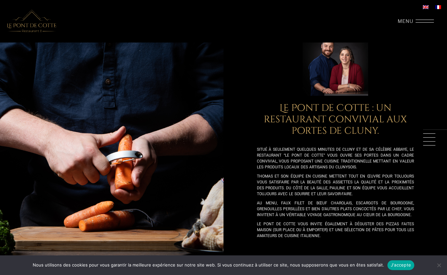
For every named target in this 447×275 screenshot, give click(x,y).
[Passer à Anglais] (426, 7)
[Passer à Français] (438, 7)
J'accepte (401, 264)
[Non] (439, 265)
